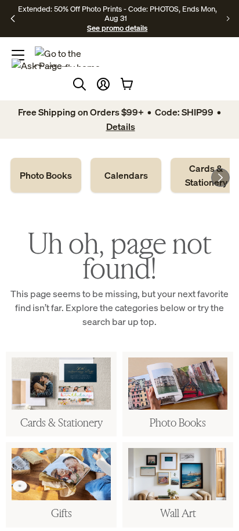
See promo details (117, 28)
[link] (45, 175)
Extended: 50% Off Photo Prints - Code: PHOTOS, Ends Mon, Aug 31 (117, 13)
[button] (103, 84)
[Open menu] (18, 55)
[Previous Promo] (13, 18)
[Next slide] (220, 177)
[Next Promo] (228, 18)
